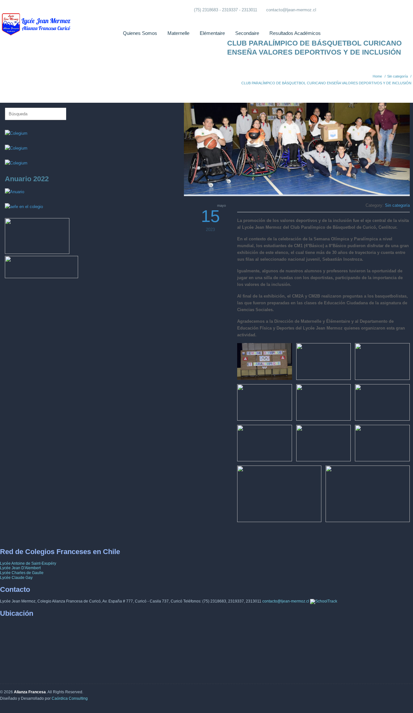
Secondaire (247, 33)
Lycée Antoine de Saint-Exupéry (28, 563)
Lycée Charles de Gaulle (22, 573)
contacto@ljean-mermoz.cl (291, 9)
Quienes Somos (140, 33)
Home (377, 76)
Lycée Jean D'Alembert (20, 568)
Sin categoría (397, 76)
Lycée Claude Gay (16, 577)
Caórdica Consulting (70, 698)
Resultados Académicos (295, 33)
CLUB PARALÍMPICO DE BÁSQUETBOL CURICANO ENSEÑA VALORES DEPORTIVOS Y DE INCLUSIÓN (326, 83)
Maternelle (178, 33)
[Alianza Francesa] (37, 19)
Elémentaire (212, 33)
